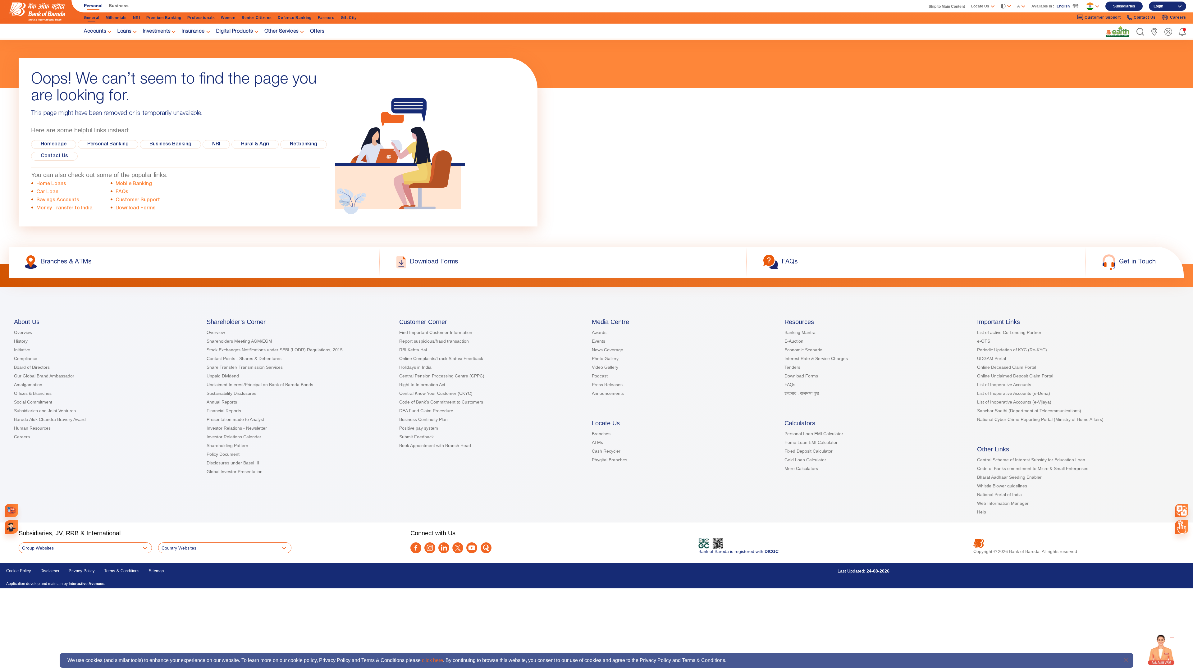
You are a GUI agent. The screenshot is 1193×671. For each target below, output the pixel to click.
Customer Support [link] (1103, 17)
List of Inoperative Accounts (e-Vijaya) (1014, 401)
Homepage (53, 144)
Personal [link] (93, 5)
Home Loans (51, 184)
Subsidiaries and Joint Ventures (45, 410)
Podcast (600, 375)
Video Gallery (605, 367)
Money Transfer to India (64, 208)
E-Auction (793, 341)
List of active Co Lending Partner (1009, 332)
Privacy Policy (82, 570)
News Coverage (607, 349)
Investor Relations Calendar (234, 436)
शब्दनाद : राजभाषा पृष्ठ (801, 393)
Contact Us (54, 156)
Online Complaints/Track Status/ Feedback (441, 358)
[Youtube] (471, 547)
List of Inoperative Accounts (1004, 384)
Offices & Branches (33, 393)
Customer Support (138, 200)
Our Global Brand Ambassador (44, 375)
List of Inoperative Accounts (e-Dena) (1013, 393)
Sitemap (156, 570)
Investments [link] (157, 31)
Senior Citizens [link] (257, 18)
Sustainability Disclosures (231, 393)
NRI (216, 144)
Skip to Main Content (947, 6)
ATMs (597, 442)
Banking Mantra (800, 332)
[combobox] (1182, 510)
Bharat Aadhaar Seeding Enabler (1009, 477)
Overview (23, 332)
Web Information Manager (1003, 503)
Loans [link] (124, 31)
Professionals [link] (201, 18)
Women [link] (228, 18)
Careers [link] (1178, 17)
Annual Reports (222, 401)
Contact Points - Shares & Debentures (244, 358)
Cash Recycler (606, 451)
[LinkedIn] (443, 547)
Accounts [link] (95, 31)
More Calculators (801, 468)
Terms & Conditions (121, 570)
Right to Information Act (422, 384)
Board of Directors (32, 367)
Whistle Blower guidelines (1002, 485)
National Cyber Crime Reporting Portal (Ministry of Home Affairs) (1040, 419)
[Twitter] (457, 547)
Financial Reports (224, 410)
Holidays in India (415, 367)
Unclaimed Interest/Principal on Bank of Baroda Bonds (260, 384)
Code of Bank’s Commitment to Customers (441, 401)
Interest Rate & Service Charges (816, 358)
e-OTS (983, 341)
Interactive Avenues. (87, 584)
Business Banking (170, 144)
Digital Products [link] (234, 31)
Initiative (22, 349)
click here (432, 660)
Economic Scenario (803, 349)
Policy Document (223, 454)
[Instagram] (429, 547)
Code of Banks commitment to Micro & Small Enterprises (1032, 468)
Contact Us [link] (1145, 17)
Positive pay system (418, 428)
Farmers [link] (326, 18)
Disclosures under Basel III (233, 462)
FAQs (122, 192)
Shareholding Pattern (227, 445)
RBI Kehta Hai (413, 349)
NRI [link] (136, 18)
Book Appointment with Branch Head (435, 445)
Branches (601, 433)
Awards (599, 332)
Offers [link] (317, 31)
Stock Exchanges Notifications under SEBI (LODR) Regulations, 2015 (275, 349)
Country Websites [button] (179, 547)
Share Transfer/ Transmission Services (245, 367)
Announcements (608, 393)
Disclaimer (49, 570)
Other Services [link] (281, 31)
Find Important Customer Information (435, 332)
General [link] (91, 18)
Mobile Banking (134, 184)
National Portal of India (999, 494)
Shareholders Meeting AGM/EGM (239, 341)
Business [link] (119, 5)
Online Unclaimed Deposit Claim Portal (1015, 375)
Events (598, 341)
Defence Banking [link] (295, 18)
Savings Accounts (57, 200)
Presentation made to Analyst (235, 419)
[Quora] (486, 547)
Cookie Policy (18, 570)
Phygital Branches (609, 459)
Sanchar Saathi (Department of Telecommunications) (1029, 410)
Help (981, 511)
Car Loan (47, 192)
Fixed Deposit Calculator (808, 451)
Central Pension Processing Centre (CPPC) (441, 375)
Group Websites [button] (38, 547)
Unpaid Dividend (223, 375)
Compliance (25, 358)
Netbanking (303, 144)
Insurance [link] (193, 31)
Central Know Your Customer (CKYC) (436, 393)
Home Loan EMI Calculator (811, 442)
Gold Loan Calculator (805, 459)
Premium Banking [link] (163, 18)
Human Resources (32, 428)
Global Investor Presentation (235, 471)
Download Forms (136, 208)
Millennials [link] (116, 18)
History (21, 341)
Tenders (792, 367)
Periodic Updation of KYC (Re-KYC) (1012, 349)
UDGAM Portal (991, 358)
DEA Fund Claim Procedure (426, 410)
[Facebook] (415, 547)
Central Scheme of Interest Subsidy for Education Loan (1031, 459)
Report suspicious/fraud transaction (434, 341)
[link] (1117, 31)
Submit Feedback (416, 436)
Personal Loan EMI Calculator (813, 433)
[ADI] (11, 527)
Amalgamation (28, 384)
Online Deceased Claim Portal (1006, 367)
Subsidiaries (1124, 6)
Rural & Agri (255, 144)
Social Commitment (33, 401)
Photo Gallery (605, 358)
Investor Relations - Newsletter (237, 428)
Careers (22, 436)
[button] (1140, 32)
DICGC (772, 551)
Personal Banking (108, 144)
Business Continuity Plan (423, 419)
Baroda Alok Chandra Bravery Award (50, 419)
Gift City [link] (349, 18)
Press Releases (607, 384)
